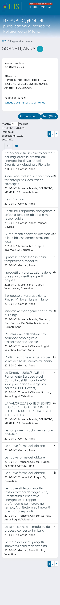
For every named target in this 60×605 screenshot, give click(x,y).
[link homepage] (11, 6)
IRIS (4, 41)
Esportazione (28, 116)
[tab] (8, 146)
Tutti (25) (48, 116)
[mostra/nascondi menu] (3, 11)
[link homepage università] (41, 6)
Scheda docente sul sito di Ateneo (24, 102)
